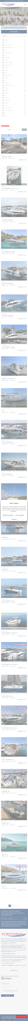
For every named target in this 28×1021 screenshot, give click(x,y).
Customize (14, 519)
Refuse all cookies (8, 515)
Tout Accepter (20, 515)
